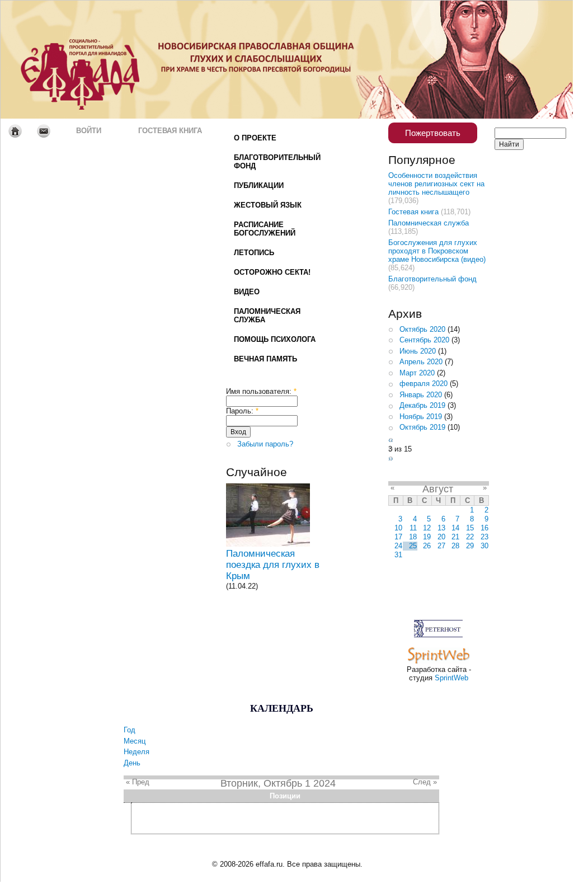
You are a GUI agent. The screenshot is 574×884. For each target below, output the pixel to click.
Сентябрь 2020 (424, 340)
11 (413, 528)
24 (398, 546)
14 (455, 528)
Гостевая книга (170, 130)
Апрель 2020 (421, 362)
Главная (15, 131)
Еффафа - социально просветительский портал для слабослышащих (105, 60)
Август (437, 489)
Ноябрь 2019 (420, 416)
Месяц (134, 741)
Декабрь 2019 (422, 405)
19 (427, 537)
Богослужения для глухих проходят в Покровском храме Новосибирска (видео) (437, 251)
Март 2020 (417, 373)
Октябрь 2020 (422, 329)
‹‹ (390, 440)
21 (455, 537)
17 (398, 537)
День (132, 763)
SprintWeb (451, 678)
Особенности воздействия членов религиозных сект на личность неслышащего (436, 183)
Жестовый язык (268, 205)
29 (470, 546)
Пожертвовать (432, 133)
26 (427, 546)
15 (470, 528)
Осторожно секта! (272, 272)
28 (455, 546)
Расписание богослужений (264, 228)
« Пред (137, 782)
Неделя (136, 751)
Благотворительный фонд (277, 161)
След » (425, 782)
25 (413, 546)
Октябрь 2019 (422, 427)
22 (470, 537)
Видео (247, 292)
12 (427, 528)
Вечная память (265, 359)
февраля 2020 (423, 383)
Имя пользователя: (261, 391)
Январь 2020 (420, 395)
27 (441, 546)
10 (398, 528)
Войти (88, 130)
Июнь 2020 (417, 351)
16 (484, 528)
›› (390, 458)
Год (129, 730)
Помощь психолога (275, 339)
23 (484, 537)
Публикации (259, 185)
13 (441, 528)
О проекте (255, 138)
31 (398, 555)
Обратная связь (43, 131)
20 (441, 537)
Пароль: (242, 411)
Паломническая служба (267, 315)
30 (484, 546)
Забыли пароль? (265, 444)
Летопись (254, 252)
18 (413, 537)
